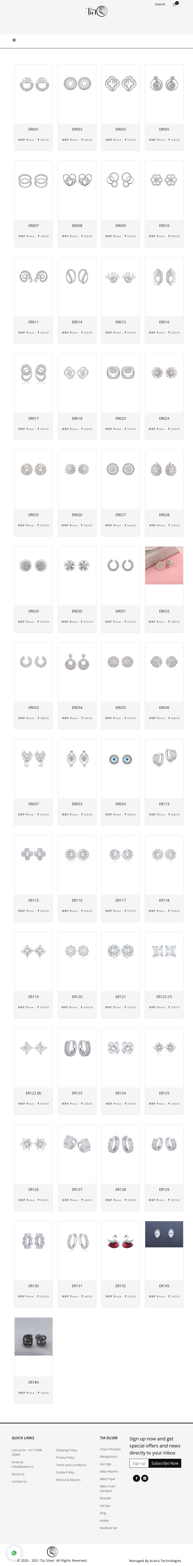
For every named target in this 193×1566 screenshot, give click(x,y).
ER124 (121, 1093)
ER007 (33, 225)
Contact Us (19, 1481)
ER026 (77, 514)
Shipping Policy (66, 1450)
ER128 (121, 1189)
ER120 (77, 996)
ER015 (121, 322)
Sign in (160, 4)
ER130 (33, 1285)
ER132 (121, 1285)
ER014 (77, 322)
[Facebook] (136, 1478)
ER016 (164, 322)
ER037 (33, 803)
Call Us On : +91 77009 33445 (27, 1452)
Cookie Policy (65, 1472)
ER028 (164, 514)
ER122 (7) (164, 996)
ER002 (77, 129)
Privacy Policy (65, 1457)
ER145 (164, 1285)
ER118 (164, 900)
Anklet (104, 1520)
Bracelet (105, 1498)
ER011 (33, 322)
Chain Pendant (110, 1449)
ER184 (33, 1382)
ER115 (33, 900)
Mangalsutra (108, 1456)
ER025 (33, 514)
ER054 (121, 803)
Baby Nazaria (109, 1471)
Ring (103, 1513)
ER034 (77, 707)
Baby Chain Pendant (108, 1488)
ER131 (77, 1285)
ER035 (121, 707)
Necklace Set (108, 1528)
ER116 (77, 900)
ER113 (164, 803)
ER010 (164, 225)
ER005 (164, 129)
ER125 (164, 1093)
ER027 (121, 514)
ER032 (164, 611)
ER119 (33, 996)
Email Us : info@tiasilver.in (23, 1464)
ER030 (77, 611)
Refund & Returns (68, 1480)
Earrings (105, 1464)
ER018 (77, 418)
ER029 (33, 611)
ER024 (164, 418)
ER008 (77, 225)
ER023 (121, 418)
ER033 (33, 707)
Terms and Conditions (71, 1465)
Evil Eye (105, 1506)
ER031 (121, 611)
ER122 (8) (33, 1093)
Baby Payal (107, 1479)
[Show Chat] (14, 1553)
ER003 (121, 129)
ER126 (33, 1189)
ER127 (77, 1189)
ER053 (77, 803)
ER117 (121, 900)
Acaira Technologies (165, 1560)
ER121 (121, 996)
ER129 (164, 1189)
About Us (18, 1474)
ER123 (77, 1093)
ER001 (33, 129)
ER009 (121, 225)
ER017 (33, 418)
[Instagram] (144, 1478)
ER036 (164, 707)
